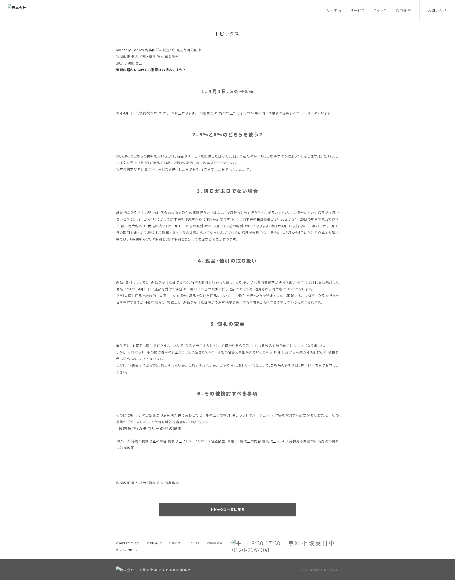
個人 (134, 56)
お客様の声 (215, 543)
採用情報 (403, 10)
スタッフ (380, 10)
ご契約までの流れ (128, 543)
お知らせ (175, 543)
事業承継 (172, 56)
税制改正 (123, 56)
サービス (357, 10)
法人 (160, 56)
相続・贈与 (147, 56)
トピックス (227, 33)
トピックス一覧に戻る (227, 509)
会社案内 (334, 10)
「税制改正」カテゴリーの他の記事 (149, 428)
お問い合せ (437, 10)
